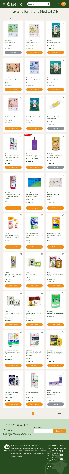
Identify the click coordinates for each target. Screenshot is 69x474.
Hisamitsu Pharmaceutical (32, 233)
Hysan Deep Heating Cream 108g (53, 393)
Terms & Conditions (56, 449)
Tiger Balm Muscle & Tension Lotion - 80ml (12, 236)
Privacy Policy (54, 459)
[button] (54, 4)
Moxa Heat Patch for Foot (55, 80)
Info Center (49, 460)
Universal (28, 192)
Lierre (27, 272)
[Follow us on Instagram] (61, 455)
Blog (48, 463)
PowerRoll (7, 192)
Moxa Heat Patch (10, 42)
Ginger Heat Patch (32, 42)
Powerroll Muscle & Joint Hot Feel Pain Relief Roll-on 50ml (12, 196)
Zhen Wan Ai (8, 40)
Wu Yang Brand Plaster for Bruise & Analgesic (13, 275)
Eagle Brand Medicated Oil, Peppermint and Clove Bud (55, 353)
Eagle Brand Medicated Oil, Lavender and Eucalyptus (33, 353)
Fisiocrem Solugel (31, 156)
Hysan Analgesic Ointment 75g (13, 314)
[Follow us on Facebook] (61, 451)
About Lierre (49, 452)
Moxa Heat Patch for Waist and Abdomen (55, 118)
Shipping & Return (56, 454)
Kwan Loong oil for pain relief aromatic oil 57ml (12, 156)
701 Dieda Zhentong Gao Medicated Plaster (54, 156)
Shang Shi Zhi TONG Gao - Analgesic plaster (34, 195)
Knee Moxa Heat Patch (33, 117)
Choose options (34, 52)
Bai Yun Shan (50, 153)
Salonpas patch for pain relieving (12, 353)
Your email (38, 427)
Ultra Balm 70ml (31, 274)
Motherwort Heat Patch (33, 80)
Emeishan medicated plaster (53, 195)
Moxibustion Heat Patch (12, 80)
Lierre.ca (49, 40)
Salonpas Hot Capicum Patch (54, 236)
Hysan (48, 272)
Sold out (13, 52)
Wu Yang (7, 272)
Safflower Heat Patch (11, 117)
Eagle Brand (50, 311)
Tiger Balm (7, 233)
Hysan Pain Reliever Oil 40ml (33, 393)
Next (59, 414)
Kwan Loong (8, 153)
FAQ (48, 456)
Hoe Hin (7, 390)
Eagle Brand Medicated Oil (55, 313)
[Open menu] (4, 4)
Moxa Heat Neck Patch (54, 42)
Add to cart (13, 89)
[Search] (48, 4)
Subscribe (60, 431)
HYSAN (49, 390)
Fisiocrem (28, 153)
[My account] (58, 4)
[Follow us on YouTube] (61, 459)
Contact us (49, 467)
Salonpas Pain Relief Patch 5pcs (34, 236)
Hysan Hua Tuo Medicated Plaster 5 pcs (34, 314)
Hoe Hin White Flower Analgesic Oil (11, 393)
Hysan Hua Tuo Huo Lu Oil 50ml (55, 275)
